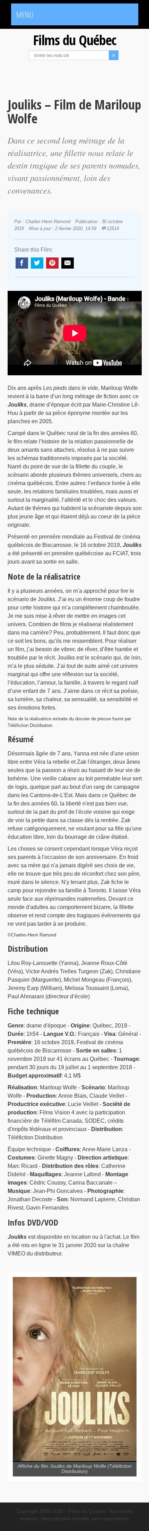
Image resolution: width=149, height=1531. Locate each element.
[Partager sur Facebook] (22, 263)
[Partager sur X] (37, 263)
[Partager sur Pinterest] (52, 263)
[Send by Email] (67, 263)
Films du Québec (74, 39)
